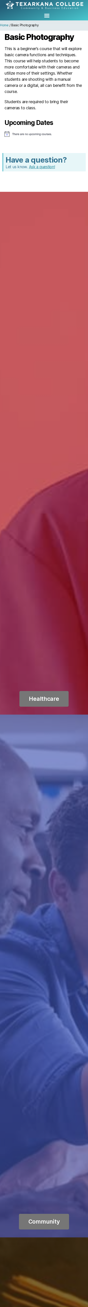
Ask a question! (42, 167)
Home (4, 25)
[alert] (44, 134)
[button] (47, 15)
